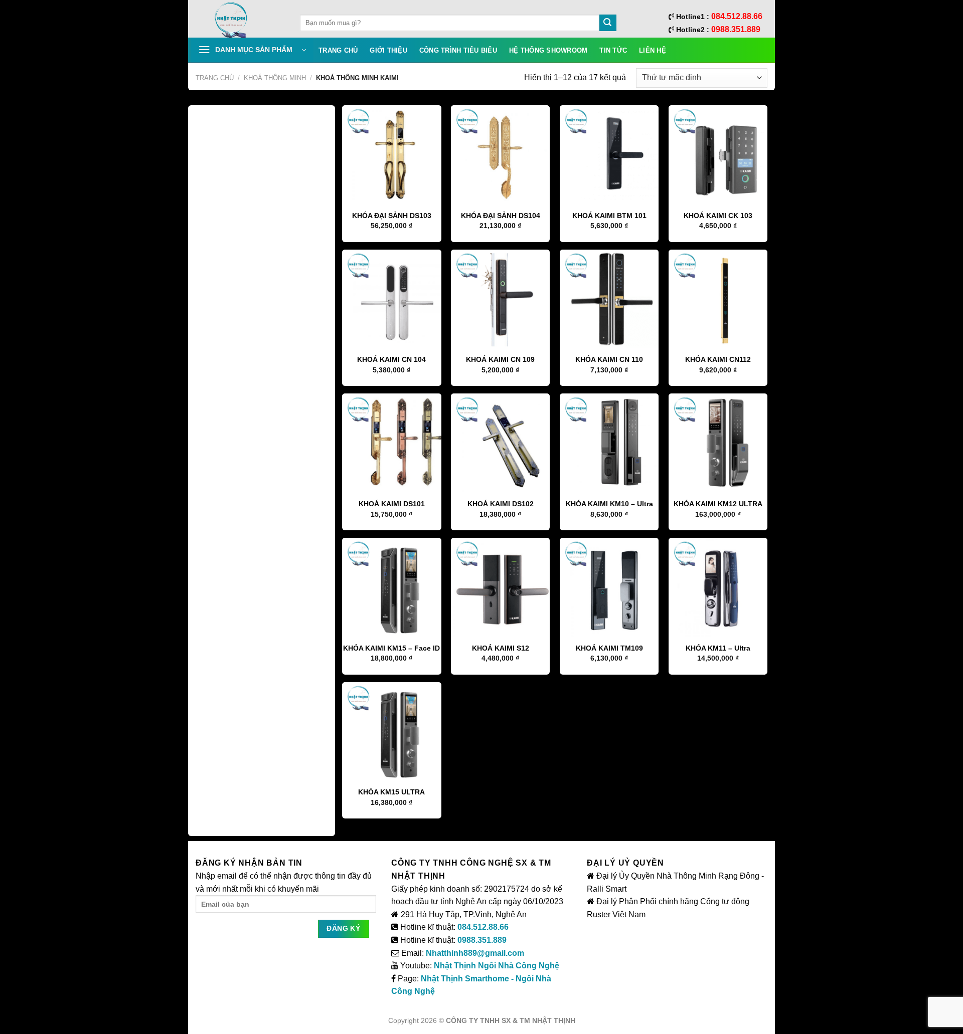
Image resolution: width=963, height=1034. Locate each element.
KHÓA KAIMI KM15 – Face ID (391, 648)
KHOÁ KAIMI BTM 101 (609, 216)
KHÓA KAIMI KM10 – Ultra (609, 504)
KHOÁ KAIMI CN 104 (391, 359)
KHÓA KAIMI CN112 (718, 359)
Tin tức (613, 50)
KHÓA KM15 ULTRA (391, 792)
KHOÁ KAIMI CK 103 (718, 216)
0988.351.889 (482, 940)
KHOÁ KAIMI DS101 (392, 504)
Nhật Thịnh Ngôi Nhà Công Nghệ (496, 965)
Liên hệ (652, 50)
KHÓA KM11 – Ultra (718, 648)
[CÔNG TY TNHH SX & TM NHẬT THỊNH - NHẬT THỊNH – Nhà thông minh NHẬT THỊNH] (240, 20)
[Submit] (607, 23)
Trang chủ (338, 50)
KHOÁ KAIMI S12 (500, 648)
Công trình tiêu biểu (458, 50)
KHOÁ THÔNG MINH (275, 78)
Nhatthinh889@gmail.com (475, 953)
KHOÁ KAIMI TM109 (609, 648)
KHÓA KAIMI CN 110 (609, 359)
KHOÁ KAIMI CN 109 (500, 359)
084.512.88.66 (483, 927)
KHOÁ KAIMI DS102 (500, 504)
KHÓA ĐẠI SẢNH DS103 (391, 216)
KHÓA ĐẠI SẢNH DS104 (500, 216)
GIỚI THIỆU (388, 50)
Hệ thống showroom (548, 50)
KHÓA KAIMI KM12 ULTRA (718, 504)
